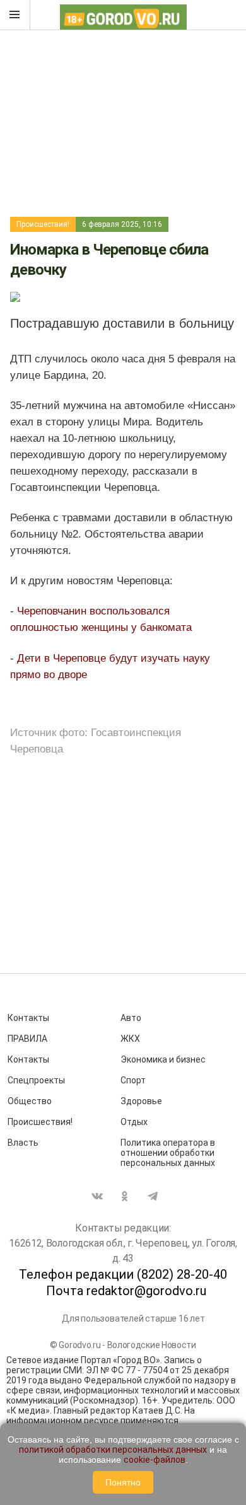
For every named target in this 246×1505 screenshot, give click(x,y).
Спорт (133, 1080)
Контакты (28, 1018)
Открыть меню (15, 15)
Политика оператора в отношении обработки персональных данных (167, 1153)
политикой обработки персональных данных (113, 1449)
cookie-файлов (154, 1460)
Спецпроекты (36, 1080)
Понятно (123, 1482)
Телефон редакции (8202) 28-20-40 (123, 1274)
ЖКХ (130, 1039)
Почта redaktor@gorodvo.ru (126, 1290)
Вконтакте (97, 1196)
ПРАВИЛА (27, 1039)
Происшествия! (42, 224)
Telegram (152, 1196)
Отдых (134, 1122)
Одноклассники (124, 1196)
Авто (130, 1018)
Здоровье (141, 1101)
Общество (30, 1101)
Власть (23, 1143)
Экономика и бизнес (163, 1059)
